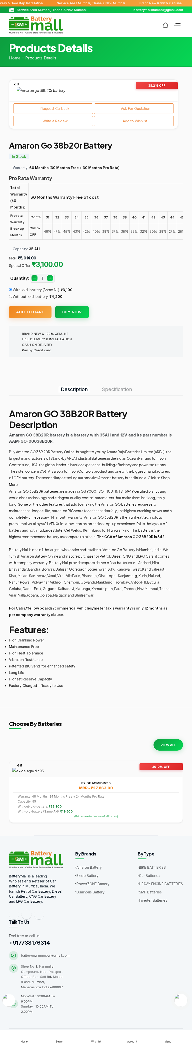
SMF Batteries (150, 892)
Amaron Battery (89, 867)
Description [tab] (74, 389)
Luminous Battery (90, 892)
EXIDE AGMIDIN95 (95, 783)
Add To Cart (30, 312)
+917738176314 (29, 942)
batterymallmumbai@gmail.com (45, 955)
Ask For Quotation (135, 108)
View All (168, 745)
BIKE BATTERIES (152, 867)
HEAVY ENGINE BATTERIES (161, 884)
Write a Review (55, 121)
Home (14, 57)
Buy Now (72, 312)
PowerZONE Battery (93, 884)
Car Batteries (149, 875)
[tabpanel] (93, 90)
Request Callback (55, 108)
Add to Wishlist (134, 121)
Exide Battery (87, 875)
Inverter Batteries (153, 900)
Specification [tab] (117, 389)
